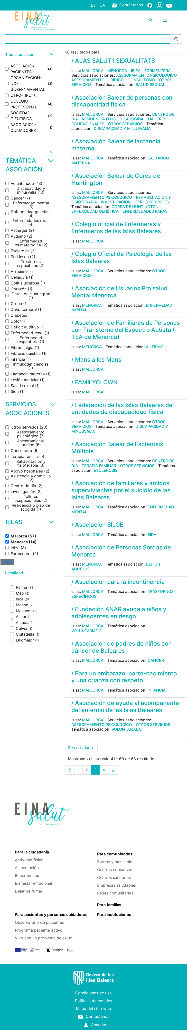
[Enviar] (176, 39)
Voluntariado (86, 630)
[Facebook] (150, 5)
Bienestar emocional (33, 883)
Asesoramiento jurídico (97, 79)
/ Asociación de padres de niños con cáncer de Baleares (121, 647)
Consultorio (141, 79)
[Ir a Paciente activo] (41, 21)
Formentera (157, 70)
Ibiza (135, 70)
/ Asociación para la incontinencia (118, 581)
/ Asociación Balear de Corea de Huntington (115, 179)
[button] (28, 54)
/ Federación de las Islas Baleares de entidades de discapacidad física (121, 408)
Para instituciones (114, 914)
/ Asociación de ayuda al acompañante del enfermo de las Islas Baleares (125, 706)
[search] (150, 20)
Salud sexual (150, 84)
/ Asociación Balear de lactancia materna (115, 145)
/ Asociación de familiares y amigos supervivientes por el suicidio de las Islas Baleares (120, 490)
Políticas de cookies (93, 1000)
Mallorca (92, 70)
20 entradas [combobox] (83, 748)
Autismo (155, 346)
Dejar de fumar (28, 891)
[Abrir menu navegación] (165, 20)
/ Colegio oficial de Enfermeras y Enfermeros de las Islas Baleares (116, 228)
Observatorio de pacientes (39, 922)
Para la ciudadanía (32, 852)
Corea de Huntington (135, 206)
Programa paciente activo (39, 930)
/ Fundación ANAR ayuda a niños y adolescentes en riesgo (118, 613)
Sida (152, 534)
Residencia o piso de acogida (112, 118)
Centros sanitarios (114, 877)
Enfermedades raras (145, 211)
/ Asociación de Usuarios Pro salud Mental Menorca (119, 292)
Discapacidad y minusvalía (122, 128)
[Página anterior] (70, 770)
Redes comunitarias (115, 893)
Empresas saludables (116, 885)
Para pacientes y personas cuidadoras (51, 914)
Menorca (117, 70)
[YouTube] (169, 5)
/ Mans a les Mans (96, 359)
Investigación (116, 202)
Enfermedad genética (95, 211)
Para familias (109, 904)
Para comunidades (114, 853)
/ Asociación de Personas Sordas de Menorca (121, 551)
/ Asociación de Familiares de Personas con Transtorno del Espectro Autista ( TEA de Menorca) (125, 329)
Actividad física (29, 859)
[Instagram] (159, 5)
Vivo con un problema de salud (43, 937)
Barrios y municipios (115, 861)
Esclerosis (105, 470)
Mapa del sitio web (93, 1008)
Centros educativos (115, 869)
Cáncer (156, 660)
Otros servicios (125, 123)
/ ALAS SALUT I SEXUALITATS (113, 60)
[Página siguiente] (113, 770)
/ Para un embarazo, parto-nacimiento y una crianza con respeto (124, 677)
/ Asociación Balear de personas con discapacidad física (121, 101)
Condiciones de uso (93, 992)
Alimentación (27, 867)
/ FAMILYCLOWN (94, 382)
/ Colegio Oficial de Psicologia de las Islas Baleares (121, 257)
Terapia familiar (99, 465)
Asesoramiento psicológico (146, 75)
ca (102, 5)
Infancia (157, 690)
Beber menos (27, 875)
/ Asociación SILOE (97, 524)
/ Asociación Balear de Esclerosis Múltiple (117, 448)
